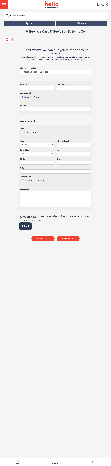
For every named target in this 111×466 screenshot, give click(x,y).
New (26, 132)
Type (22, 128)
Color (22, 168)
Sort (31, 23)
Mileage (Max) (63, 141)
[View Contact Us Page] (102, 4)
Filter (83, 23)
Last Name (62, 84)
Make (59, 150)
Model (22, 159)
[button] (43, 238)
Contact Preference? (29, 93)
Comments (24, 189)
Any (44, 132)
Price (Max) (25, 150)
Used (35, 132)
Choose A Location (28, 68)
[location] (107, 4)
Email (26, 97)
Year (22, 141)
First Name (25, 84)
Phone (36, 97)
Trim (59, 159)
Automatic (28, 181)
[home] (51, 5)
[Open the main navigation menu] (4, 4)
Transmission (25, 177)
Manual (41, 181)
